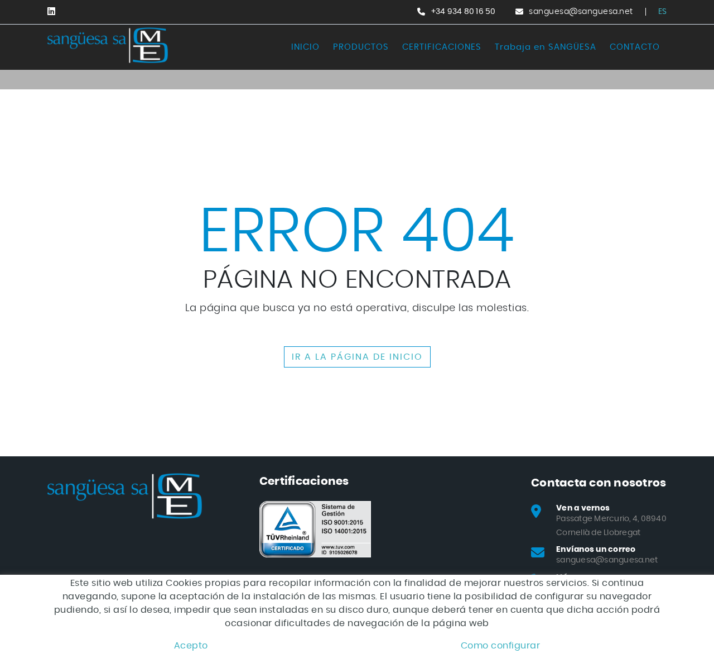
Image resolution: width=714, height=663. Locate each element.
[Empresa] (107, 45)
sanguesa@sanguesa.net (581, 12)
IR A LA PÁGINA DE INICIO (357, 356)
